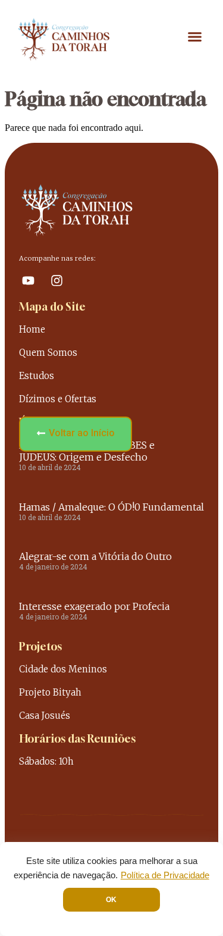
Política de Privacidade (165, 875)
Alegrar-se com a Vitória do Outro (95, 556)
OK (111, 900)
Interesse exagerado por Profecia (94, 606)
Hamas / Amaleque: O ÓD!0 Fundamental (111, 507)
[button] (195, 37)
